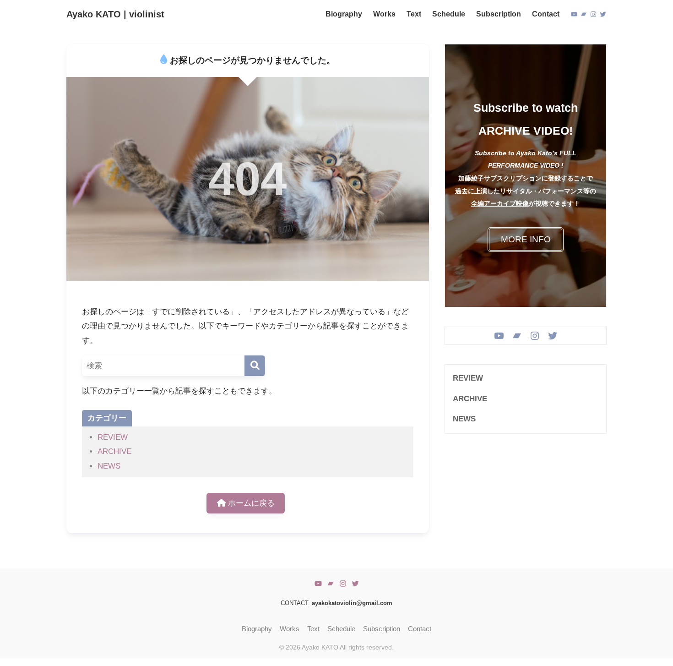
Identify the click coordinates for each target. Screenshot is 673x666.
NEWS (109, 466)
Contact (419, 629)
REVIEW (113, 437)
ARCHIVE (114, 451)
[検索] (254, 365)
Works (289, 629)
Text (313, 629)
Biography (257, 629)
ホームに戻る (250, 503)
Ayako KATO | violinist (115, 14)
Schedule (341, 629)
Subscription (381, 629)
